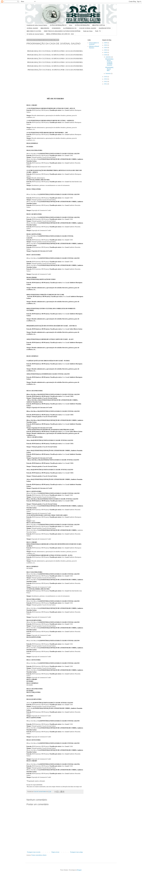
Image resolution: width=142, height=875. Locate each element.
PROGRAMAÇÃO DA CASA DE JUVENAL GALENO (109, 62)
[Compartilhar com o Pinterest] (63, 792)
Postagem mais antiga (76, 852)
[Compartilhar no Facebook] (61, 792)
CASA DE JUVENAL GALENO (87, 28)
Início (70, 25)
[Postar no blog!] (57, 792)
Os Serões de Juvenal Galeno (35, 34)
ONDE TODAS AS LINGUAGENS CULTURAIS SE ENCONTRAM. (62, 31)
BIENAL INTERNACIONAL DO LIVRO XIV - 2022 (60, 34)
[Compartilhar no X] (59, 792)
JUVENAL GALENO (32, 28)
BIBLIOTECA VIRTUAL (98, 25)
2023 (105, 47)
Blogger (79, 870)
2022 (105, 50)
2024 (105, 45)
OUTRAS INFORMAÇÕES (82, 25)
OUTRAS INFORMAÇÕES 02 (58, 25)
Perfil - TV (98, 31)
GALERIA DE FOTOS (105, 28)
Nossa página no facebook (94, 43)
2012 (105, 81)
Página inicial (55, 852)
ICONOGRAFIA (56, 28)
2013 (105, 79)
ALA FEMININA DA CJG (69, 28)
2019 (105, 55)
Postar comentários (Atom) (38, 855)
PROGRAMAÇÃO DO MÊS (109, 69)
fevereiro (108, 73)
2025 (105, 43)
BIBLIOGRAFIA (45, 28)
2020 (105, 52)
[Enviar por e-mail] (55, 792)
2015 (105, 76)
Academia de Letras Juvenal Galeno (37, 25)
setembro (108, 57)
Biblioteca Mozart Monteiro (94, 47)
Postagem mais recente (33, 852)
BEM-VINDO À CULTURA (34, 31)
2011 (105, 84)
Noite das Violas (88, 31)
